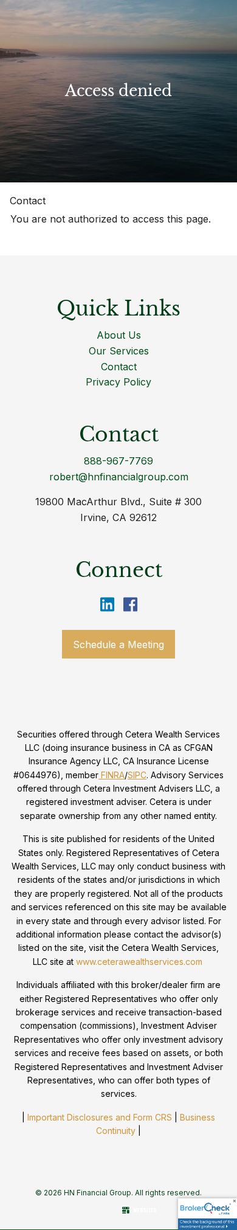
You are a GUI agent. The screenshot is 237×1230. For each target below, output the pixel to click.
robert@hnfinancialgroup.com (118, 477)
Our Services (119, 351)
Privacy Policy (118, 382)
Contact (28, 201)
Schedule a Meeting (118, 644)
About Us (119, 335)
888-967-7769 (118, 461)
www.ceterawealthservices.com (139, 961)
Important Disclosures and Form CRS (99, 1117)
